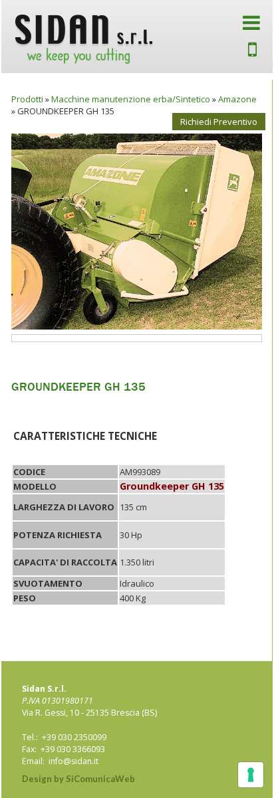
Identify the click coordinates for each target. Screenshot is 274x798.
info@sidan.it (73, 761)
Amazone (237, 99)
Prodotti (27, 99)
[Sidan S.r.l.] (84, 39)
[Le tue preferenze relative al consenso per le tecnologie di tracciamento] (250, 774)
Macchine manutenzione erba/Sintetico (130, 99)
